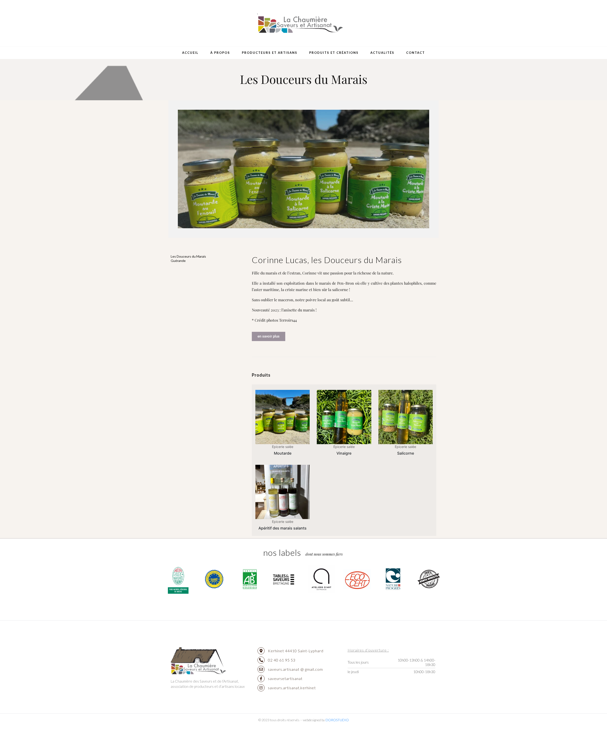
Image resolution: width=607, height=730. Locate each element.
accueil (190, 53)
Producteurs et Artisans (269, 53)
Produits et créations (334, 53)
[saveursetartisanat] (261, 678)
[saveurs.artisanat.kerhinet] (261, 687)
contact (415, 53)
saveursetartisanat (285, 678)
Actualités (382, 53)
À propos (220, 53)
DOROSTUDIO (337, 720)
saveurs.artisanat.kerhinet (292, 687)
